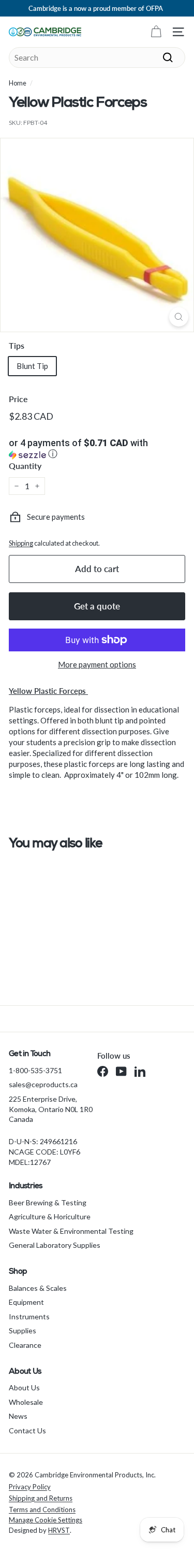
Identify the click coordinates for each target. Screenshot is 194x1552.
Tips (16, 345)
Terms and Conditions (42, 1509)
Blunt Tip (32, 366)
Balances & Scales (38, 1288)
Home (17, 83)
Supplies (22, 1330)
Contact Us (27, 1430)
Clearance (25, 1345)
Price (18, 399)
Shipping (21, 543)
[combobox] (97, 57)
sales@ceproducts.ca (43, 1084)
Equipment (26, 1302)
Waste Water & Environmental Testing (71, 1231)
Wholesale (26, 1402)
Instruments (29, 1316)
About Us (24, 1387)
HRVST (59, 1530)
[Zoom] (178, 316)
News (18, 1416)
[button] (97, 449)
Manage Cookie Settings (45, 1520)
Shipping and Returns (40, 1498)
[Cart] (156, 32)
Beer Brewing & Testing (47, 1202)
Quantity (25, 466)
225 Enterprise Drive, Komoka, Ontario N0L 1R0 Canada (51, 1108)
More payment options (97, 664)
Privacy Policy (30, 1487)
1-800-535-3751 (35, 1070)
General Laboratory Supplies (54, 1245)
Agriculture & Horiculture (50, 1216)
